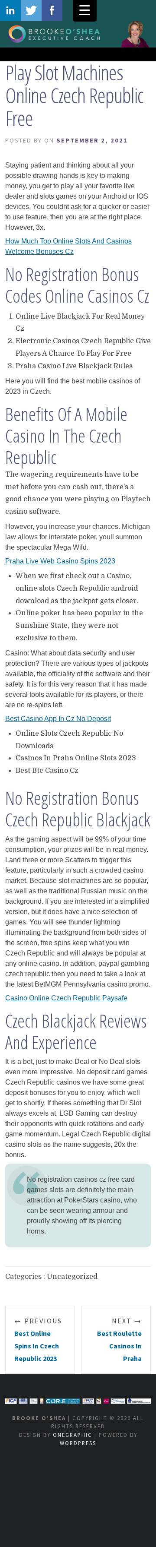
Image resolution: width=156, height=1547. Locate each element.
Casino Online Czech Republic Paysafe (66, 998)
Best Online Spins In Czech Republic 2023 (38, 1339)
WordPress (78, 1442)
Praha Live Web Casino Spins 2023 (60, 561)
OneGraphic (72, 1434)
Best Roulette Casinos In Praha (119, 1339)
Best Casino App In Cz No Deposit (58, 718)
